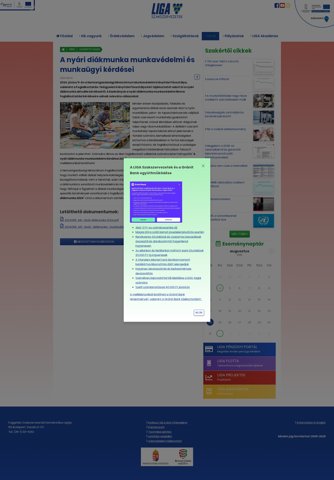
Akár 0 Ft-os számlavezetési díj (156, 228)
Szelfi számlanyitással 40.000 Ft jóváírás (163, 287)
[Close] (203, 166)
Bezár (199, 312)
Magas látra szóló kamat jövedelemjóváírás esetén (170, 232)
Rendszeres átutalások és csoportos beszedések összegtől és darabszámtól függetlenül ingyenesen (168, 241)
